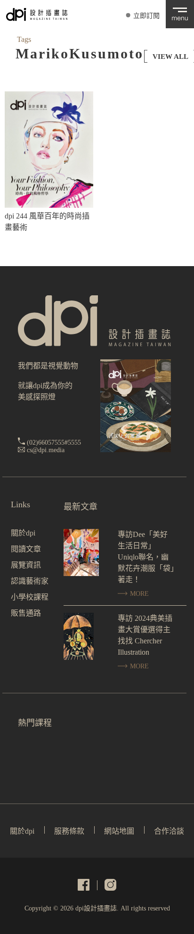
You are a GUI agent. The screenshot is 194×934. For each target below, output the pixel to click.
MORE (138, 593)
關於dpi (23, 533)
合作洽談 (169, 831)
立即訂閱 (146, 15)
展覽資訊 (26, 565)
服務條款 (69, 831)
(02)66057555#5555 (54, 442)
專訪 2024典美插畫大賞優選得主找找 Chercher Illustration (145, 635)
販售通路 (26, 613)
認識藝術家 (29, 581)
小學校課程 (29, 597)
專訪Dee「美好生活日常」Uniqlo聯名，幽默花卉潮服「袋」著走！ (146, 557)
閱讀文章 (26, 549)
